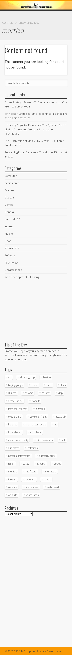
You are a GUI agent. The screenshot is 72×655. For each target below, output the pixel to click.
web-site (12, 495)
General (9, 212)
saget (26, 463)
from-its (36, 401)
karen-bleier (15, 432)
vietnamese (32, 487)
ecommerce (12, 183)
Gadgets (9, 197)
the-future (31, 471)
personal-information (19, 456)
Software (10, 255)
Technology (11, 262)
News (8, 241)
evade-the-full (15, 401)
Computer (11, 176)
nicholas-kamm (45, 440)
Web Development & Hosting (22, 277)
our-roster (13, 448)
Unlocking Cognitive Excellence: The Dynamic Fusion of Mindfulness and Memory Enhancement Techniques (35, 129)
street (57, 463)
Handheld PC (12, 219)
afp (9, 377)
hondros (12, 424)
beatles (47, 377)
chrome (29, 393)
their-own (30, 479)
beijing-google (15, 385)
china (63, 385)
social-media (12, 248)
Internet (9, 226)
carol (49, 385)
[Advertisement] (35, 310)
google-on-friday (38, 416)
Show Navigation (58, 36)
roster (11, 463)
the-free (12, 471)
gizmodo (40, 409)
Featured (10, 190)
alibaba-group (27, 377)
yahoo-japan (32, 495)
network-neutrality (18, 440)
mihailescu (36, 432)
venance (12, 487)
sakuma (41, 463)
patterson (33, 448)
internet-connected (35, 424)
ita (56, 424)
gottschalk (61, 416)
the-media (50, 471)
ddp (60, 393)
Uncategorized (13, 270)
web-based (53, 487)
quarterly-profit (47, 456)
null (63, 440)
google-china (14, 416)
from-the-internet (17, 409)
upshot (47, 479)
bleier (35, 385)
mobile (9, 233)
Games (9, 204)
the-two (12, 479)
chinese (12, 393)
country (46, 393)
